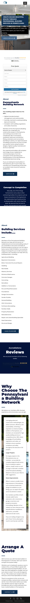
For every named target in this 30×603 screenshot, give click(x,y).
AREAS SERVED (8, 38)
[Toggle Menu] (25, 3)
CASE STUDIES (9, 331)
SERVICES (9, 174)
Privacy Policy (9, 601)
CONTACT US (9, 592)
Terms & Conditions (19, 601)
